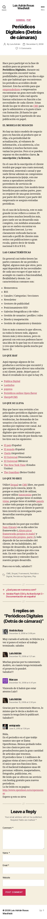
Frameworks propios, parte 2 (19, 537)
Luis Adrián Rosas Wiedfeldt (23, 7)
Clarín (7, 453)
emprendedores (11, 89)
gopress (8, 389)
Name (6, 853)
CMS (35, 106)
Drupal (14, 484)
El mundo (9, 449)
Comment (8, 828)
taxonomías (25, 494)
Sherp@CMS (11, 397)
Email (6, 865)
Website (6, 878)
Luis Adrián (15, 44)
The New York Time (15, 465)
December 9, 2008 (34, 44)
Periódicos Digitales (22, 576)
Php (29, 20)
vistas (6, 501)
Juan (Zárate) (10, 527)
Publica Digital (12, 381)
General (20, 20)
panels (40, 501)
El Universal (10, 457)
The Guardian (11, 472)
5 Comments (25, 48)
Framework (24, 573)
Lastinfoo (9, 385)
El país (7, 445)
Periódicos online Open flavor (20, 393)
